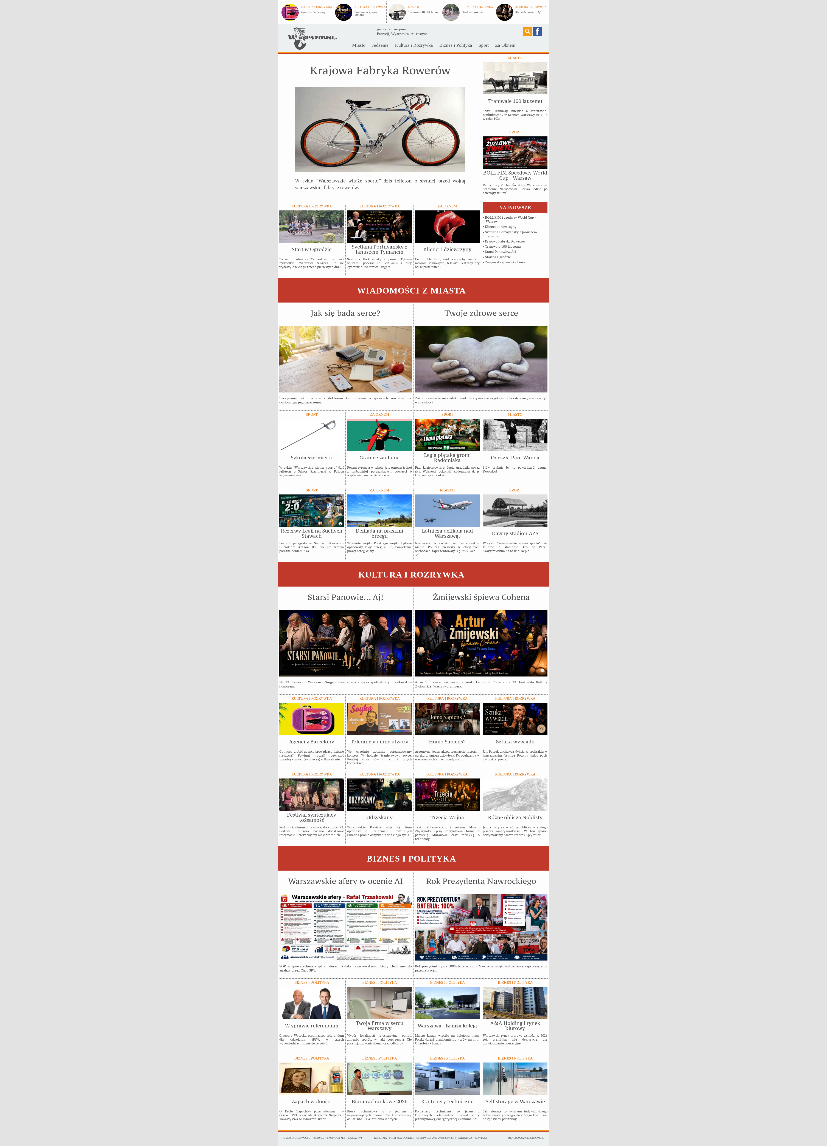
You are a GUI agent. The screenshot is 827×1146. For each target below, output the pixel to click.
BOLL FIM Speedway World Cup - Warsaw (510, 219)
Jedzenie (380, 45)
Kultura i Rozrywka (414, 45)
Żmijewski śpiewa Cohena (366, 14)
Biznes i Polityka (455, 45)
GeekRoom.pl (534, 1137)
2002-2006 (437, 1137)
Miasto (358, 45)
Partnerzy (465, 1137)
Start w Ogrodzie (472, 12)
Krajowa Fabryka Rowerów (505, 241)
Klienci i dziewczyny (500, 226)
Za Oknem (505, 45)
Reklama (380, 1137)
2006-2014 (450, 1137)
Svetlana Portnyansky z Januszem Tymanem (511, 234)
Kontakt (481, 1137)
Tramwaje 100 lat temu (423, 12)
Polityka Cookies (401, 1137)
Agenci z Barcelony (313, 12)
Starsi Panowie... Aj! (528, 12)
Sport (484, 45)
